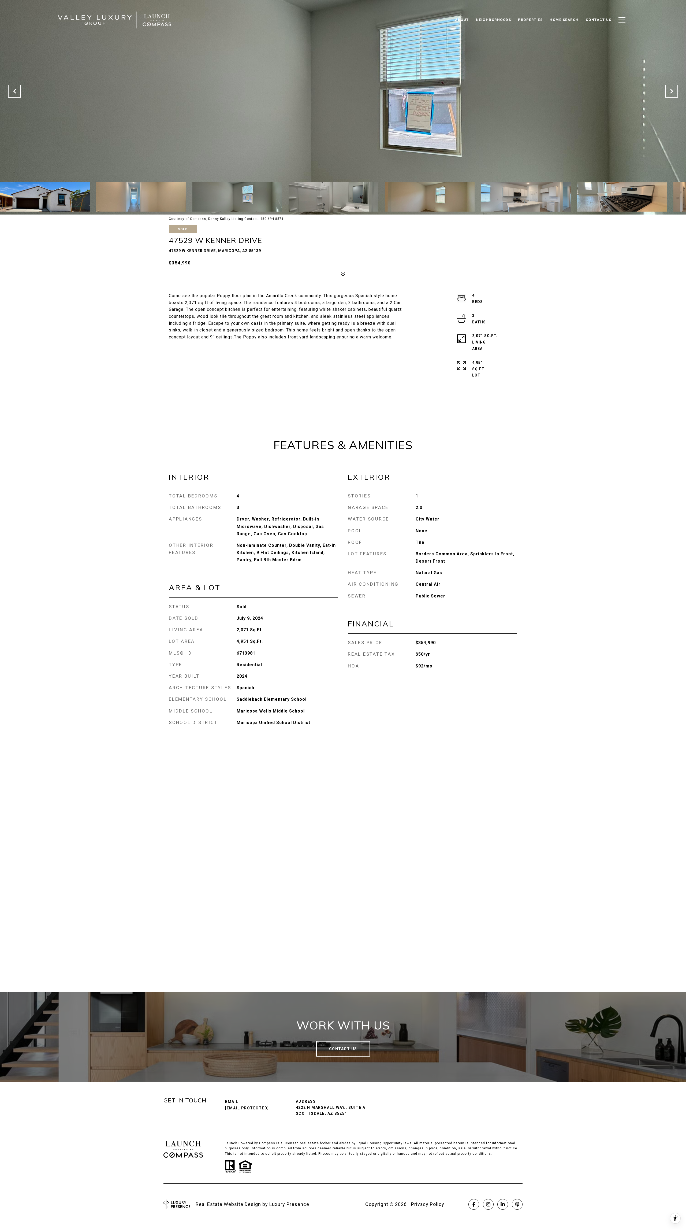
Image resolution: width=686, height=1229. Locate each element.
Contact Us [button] (343, 1049)
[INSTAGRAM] (488, 1204)
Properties (530, 20)
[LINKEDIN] (502, 1204)
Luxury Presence (289, 1204)
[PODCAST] (517, 1204)
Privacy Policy (427, 1204)
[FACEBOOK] (473, 1204)
